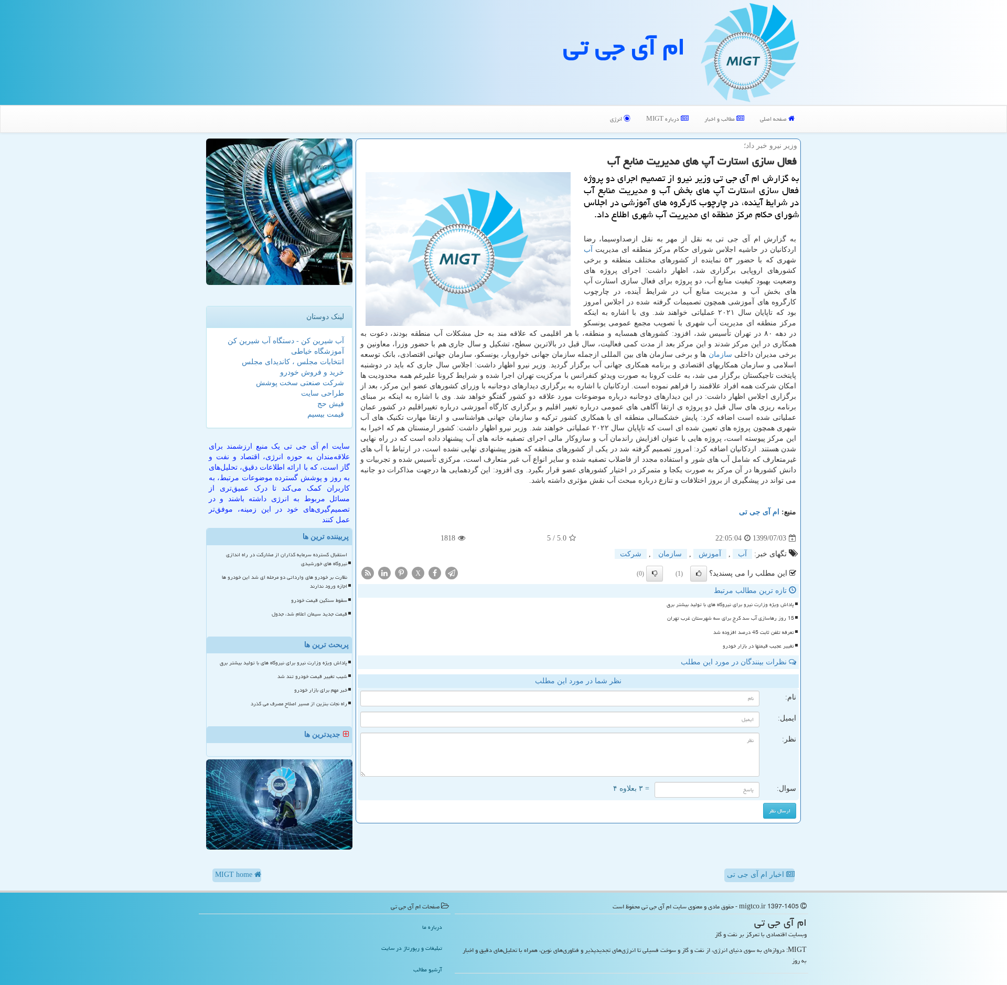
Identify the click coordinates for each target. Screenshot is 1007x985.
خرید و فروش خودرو (312, 372)
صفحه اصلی (774, 118)
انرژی (617, 118)
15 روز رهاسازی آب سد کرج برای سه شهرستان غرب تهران (730, 618)
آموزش (710, 554)
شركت (630, 554)
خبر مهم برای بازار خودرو (320, 690)
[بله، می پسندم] (698, 573)
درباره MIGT (663, 118)
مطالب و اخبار (720, 118)
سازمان (720, 354)
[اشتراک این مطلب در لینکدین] (384, 573)
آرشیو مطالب (427, 969)
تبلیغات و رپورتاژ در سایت (411, 948)
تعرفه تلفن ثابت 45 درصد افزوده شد (753, 632)
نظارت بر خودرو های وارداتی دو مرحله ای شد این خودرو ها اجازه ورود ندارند (284, 581)
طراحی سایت (322, 393)
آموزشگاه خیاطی (317, 351)
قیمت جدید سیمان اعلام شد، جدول (309, 614)
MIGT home (234, 874)
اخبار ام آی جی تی (756, 874)
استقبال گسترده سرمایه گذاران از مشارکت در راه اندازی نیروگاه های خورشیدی (286, 559)
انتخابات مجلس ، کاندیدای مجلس (293, 362)
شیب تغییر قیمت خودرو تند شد (312, 676)
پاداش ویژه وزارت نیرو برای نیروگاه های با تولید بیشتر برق (730, 604)
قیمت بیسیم (325, 414)
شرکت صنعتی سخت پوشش (300, 383)
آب (588, 249)
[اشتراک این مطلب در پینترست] (401, 573)
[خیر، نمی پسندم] (654, 573)
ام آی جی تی (624, 46)
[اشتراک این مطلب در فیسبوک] (434, 573)
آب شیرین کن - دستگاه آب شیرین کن (286, 341)
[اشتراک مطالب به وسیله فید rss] (367, 573)
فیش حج (330, 404)
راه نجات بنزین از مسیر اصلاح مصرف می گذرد (299, 703)
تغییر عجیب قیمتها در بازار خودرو (758, 646)
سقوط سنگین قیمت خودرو (319, 600)
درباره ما (432, 927)
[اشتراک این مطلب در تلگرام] (451, 573)
